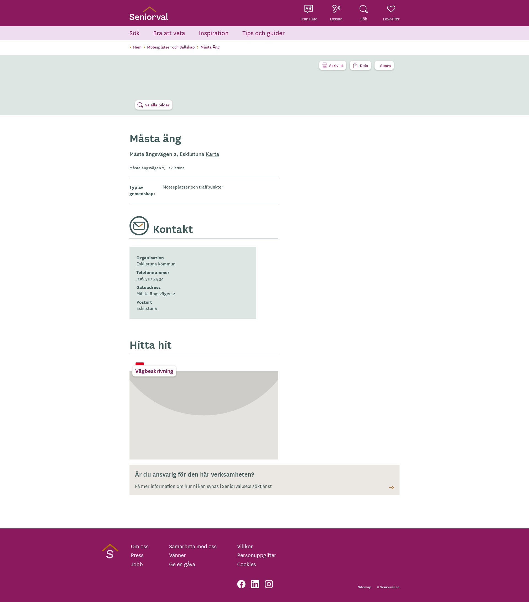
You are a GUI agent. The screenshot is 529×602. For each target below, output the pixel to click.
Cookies (246, 564)
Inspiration (214, 32)
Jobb (137, 564)
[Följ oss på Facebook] (241, 584)
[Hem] (149, 13)
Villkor (245, 546)
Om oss (140, 546)
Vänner (177, 555)
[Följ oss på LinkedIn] (255, 584)
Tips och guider (263, 32)
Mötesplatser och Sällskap (171, 47)
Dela (364, 65)
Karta (212, 154)
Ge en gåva (182, 564)
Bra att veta (169, 32)
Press (137, 555)
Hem (137, 47)
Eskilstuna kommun (156, 263)
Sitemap (364, 586)
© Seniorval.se (388, 586)
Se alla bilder (157, 105)
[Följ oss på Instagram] (269, 584)
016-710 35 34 (150, 278)
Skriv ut (336, 65)
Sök (134, 32)
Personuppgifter (256, 555)
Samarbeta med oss (193, 546)
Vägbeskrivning (154, 371)
